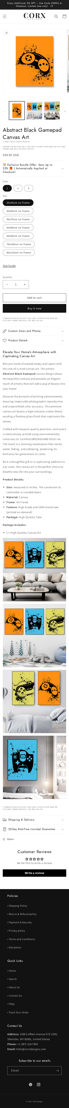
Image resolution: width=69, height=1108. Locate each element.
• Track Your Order (18, 1012)
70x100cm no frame (19, 244)
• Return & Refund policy (21, 914)
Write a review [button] (34, 873)
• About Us (13, 987)
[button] (5, 16)
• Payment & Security (19, 922)
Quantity (7, 277)
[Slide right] (65, 111)
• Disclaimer (14, 947)
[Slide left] (4, 111)
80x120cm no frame (19, 252)
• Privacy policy (16, 930)
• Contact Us (14, 995)
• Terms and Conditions (21, 939)
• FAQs (11, 1004)
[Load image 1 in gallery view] (17, 110)
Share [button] (10, 839)
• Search (12, 979)
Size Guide (9, 266)
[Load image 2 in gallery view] (34, 110)
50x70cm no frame (18, 219)
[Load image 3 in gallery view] (52, 110)
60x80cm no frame (18, 227)
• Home (11, 970)
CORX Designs (37, 1101)
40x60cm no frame (18, 211)
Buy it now (35, 308)
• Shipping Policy (17, 905)
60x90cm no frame (18, 236)
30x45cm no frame (18, 202)
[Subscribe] (57, 1070)
